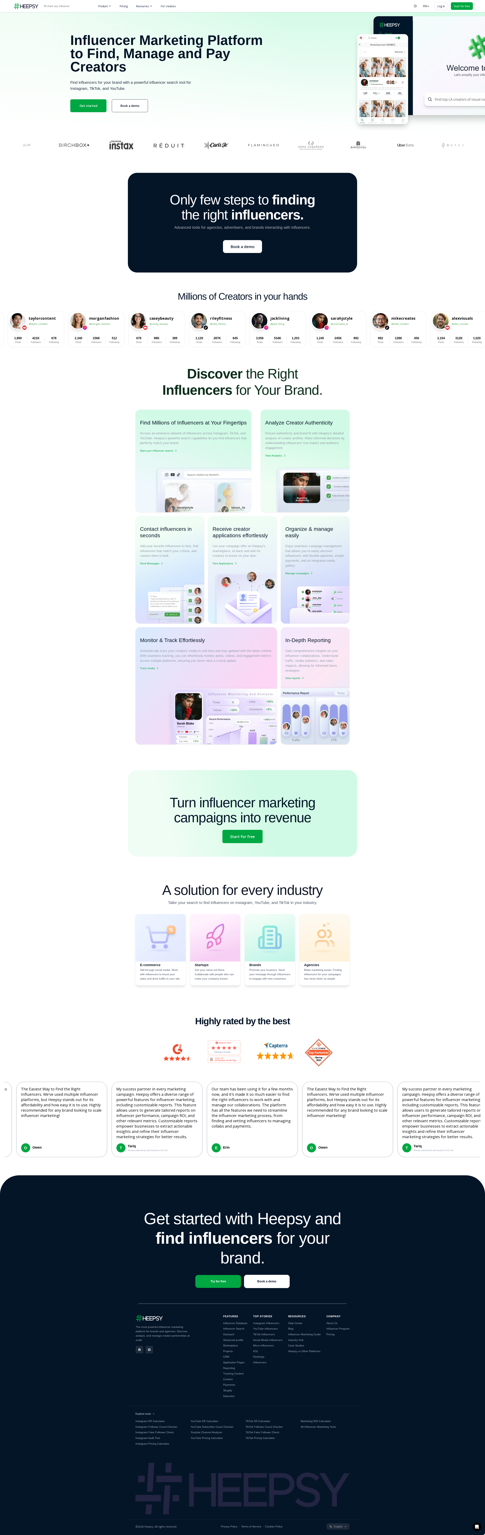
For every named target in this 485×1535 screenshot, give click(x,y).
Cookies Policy (273, 1526)
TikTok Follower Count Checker (264, 1426)
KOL (255, 1351)
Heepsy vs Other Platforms (304, 1351)
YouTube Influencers (265, 1328)
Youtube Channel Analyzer (206, 1432)
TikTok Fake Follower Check (262, 1432)
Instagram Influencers (266, 1323)
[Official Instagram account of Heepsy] (139, 1349)
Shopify (227, 1390)
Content (228, 1379)
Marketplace (230, 1345)
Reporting (229, 1368)
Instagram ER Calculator (150, 1421)
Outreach (228, 1334)
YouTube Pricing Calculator (207, 1437)
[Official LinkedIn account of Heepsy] (149, 1349)
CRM (226, 1356)
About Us (331, 1323)
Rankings (258, 1356)
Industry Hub (296, 1340)
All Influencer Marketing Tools (318, 1426)
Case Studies (296, 1345)
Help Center (295, 1323)
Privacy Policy (229, 1526)
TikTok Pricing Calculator (260, 1437)
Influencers (259, 1362)
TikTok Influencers (264, 1334)
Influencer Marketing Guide (304, 1334)
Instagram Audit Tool (147, 1437)
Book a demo (129, 106)
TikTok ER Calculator (258, 1421)
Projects (228, 1351)
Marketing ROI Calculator (316, 1421)
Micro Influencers (263, 1345)
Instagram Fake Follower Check (154, 1432)
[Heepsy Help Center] (415, 6)
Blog (290, 1328)
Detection (229, 1396)
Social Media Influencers (267, 1340)
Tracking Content (233, 1373)
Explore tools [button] (143, 1413)
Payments (229, 1384)
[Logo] (26, 6)
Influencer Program (338, 1328)
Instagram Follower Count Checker (156, 1426)
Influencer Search (233, 1328)
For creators (168, 6)
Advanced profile (233, 1340)
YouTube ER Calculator (204, 1421)
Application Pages (234, 1362)
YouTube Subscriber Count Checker (212, 1426)
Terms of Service (251, 1526)
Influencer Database (235, 1323)
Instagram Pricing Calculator (152, 1443)
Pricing (124, 6)
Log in (441, 6)
